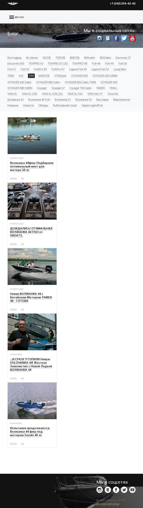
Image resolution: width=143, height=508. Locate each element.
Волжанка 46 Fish (39, 99)
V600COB (44, 75)
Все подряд (14, 57)
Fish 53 (25, 69)
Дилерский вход (107, 504)
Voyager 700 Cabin (80, 88)
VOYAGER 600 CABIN (105, 75)
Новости (28, 105)
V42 (21, 75)
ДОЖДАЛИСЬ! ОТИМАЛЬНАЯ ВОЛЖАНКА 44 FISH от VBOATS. (31, 232)
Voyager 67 (58, 88)
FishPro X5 (40, 69)
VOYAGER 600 (79, 75)
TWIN (10, 75)
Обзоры (43, 105)
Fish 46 (96, 63)
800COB (75, 57)
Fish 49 (109, 63)
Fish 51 (11, 69)
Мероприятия (121, 99)
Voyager (42, 88)
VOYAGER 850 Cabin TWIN (80, 82)
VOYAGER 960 (109, 82)
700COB (60, 57)
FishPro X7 (58, 69)
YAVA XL (12, 93)
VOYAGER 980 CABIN (19, 88)
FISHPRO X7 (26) (58, 63)
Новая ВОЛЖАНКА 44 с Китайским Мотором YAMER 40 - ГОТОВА (31, 297)
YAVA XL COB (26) (52, 93)
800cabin (89, 57)
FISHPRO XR (80, 63)
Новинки (12, 105)
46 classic (32, 57)
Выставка (102, 99)
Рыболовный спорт (65, 105)
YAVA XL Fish (75, 93)
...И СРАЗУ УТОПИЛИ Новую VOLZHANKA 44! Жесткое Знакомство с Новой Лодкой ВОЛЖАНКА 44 (31, 364)
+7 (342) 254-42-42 (123, 3)
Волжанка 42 (15, 99)
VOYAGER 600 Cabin (19, 82)
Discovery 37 (123, 57)
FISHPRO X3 (36, 63)
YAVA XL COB (29, 93)
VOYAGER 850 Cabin (48, 82)
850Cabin (105, 57)
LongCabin (120, 69)
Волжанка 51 (63, 99)
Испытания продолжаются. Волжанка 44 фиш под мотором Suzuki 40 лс (30, 431)
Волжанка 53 (84, 99)
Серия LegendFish (92, 105)
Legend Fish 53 (100, 69)
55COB (47, 57)
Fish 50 (122, 63)
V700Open (60, 75)
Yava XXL (113, 93)
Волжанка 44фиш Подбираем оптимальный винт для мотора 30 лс (31, 166)
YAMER (100, 88)
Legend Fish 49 (78, 69)
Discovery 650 (15, 63)
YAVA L (113, 88)
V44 (31, 75)
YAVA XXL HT (95, 93)
